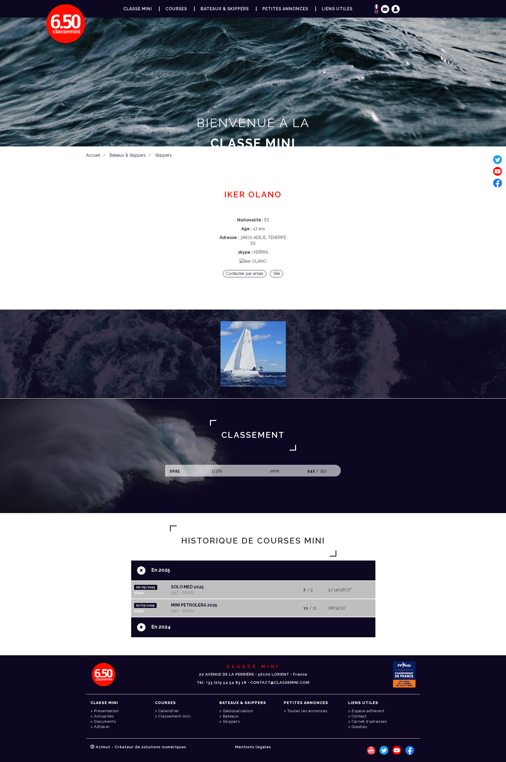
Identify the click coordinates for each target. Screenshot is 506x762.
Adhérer (102, 727)
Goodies (359, 727)
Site (276, 273)
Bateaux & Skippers (225, 8)
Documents (105, 721)
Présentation (106, 711)
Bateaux (231, 716)
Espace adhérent (254, 172)
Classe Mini (137, 8)
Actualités (104, 716)
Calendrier (168, 711)
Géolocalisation (238, 711)
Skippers (231, 721)
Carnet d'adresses (369, 721)
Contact (359, 716)
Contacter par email (244, 273)
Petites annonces (285, 8)
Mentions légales (253, 747)
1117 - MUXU (182, 592)
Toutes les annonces (307, 711)
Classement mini (174, 716)
